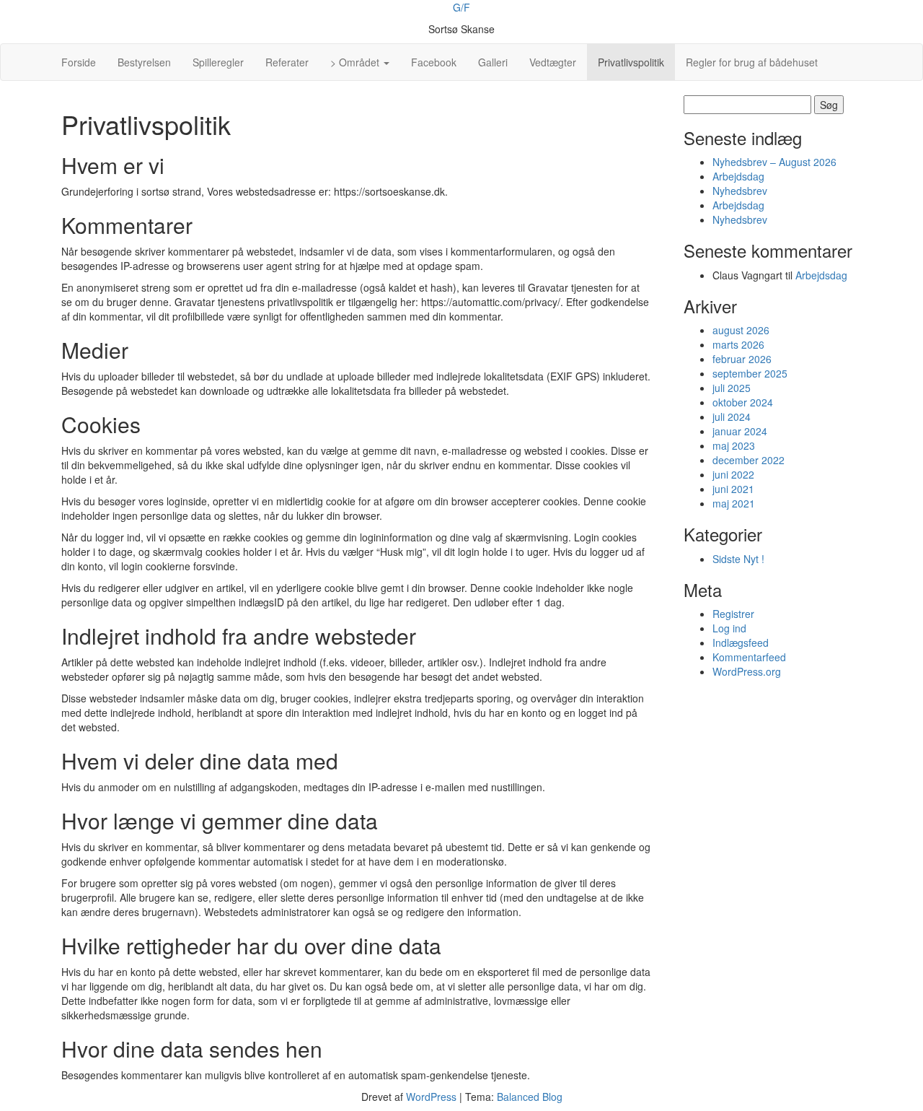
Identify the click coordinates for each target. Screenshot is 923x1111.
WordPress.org (746, 671)
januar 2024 (739, 431)
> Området (356, 62)
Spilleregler (218, 62)
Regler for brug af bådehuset (752, 62)
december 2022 (748, 460)
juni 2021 (733, 489)
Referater (287, 62)
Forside (78, 62)
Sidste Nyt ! (738, 559)
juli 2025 (731, 387)
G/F (461, 7)
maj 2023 (733, 445)
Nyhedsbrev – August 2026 (774, 161)
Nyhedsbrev (739, 190)
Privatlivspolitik (631, 62)
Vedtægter (552, 62)
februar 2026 (742, 359)
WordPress (431, 1096)
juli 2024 (731, 416)
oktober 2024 (742, 402)
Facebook (433, 62)
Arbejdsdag (738, 176)
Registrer (733, 613)
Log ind (729, 628)
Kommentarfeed (749, 657)
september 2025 (749, 373)
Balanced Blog (529, 1096)
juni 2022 (733, 474)
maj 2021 (733, 503)
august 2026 (740, 330)
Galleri (493, 62)
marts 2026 (738, 344)
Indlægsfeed (740, 642)
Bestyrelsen (144, 62)
